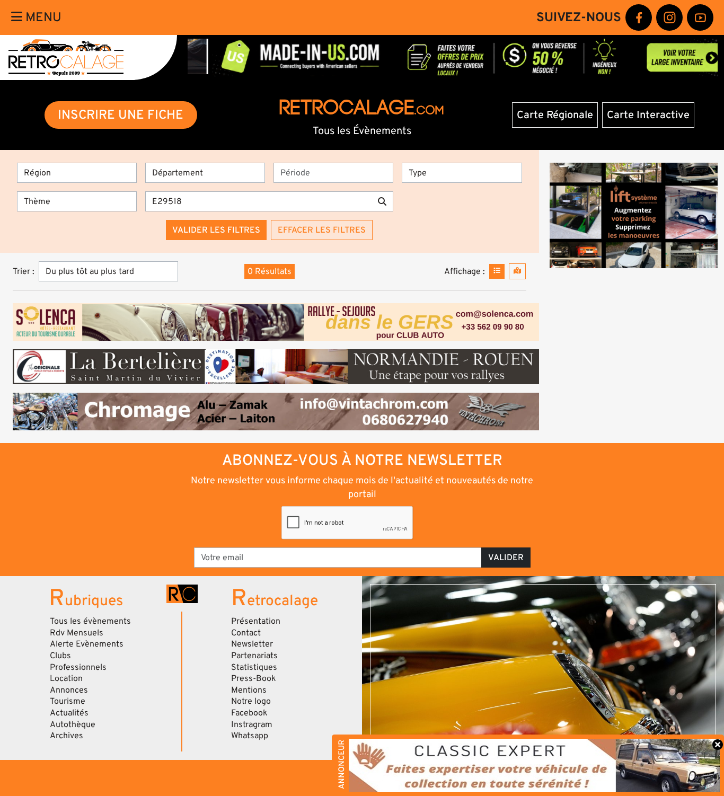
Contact (246, 633)
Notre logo (251, 701)
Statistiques (254, 667)
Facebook (249, 713)
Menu (41, 17)
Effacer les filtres (322, 230)
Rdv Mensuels (76, 633)
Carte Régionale (555, 115)
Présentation (255, 621)
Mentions (249, 690)
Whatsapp (249, 735)
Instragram (251, 724)
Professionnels (78, 667)
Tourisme (67, 701)
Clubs (60, 655)
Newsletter (252, 644)
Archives (66, 735)
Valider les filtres (216, 230)
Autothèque (72, 724)
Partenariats (254, 655)
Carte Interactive (648, 115)
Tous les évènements (90, 621)
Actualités (69, 713)
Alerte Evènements (86, 644)
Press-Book (253, 678)
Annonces (69, 690)
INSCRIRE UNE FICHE (120, 114)
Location (66, 678)
